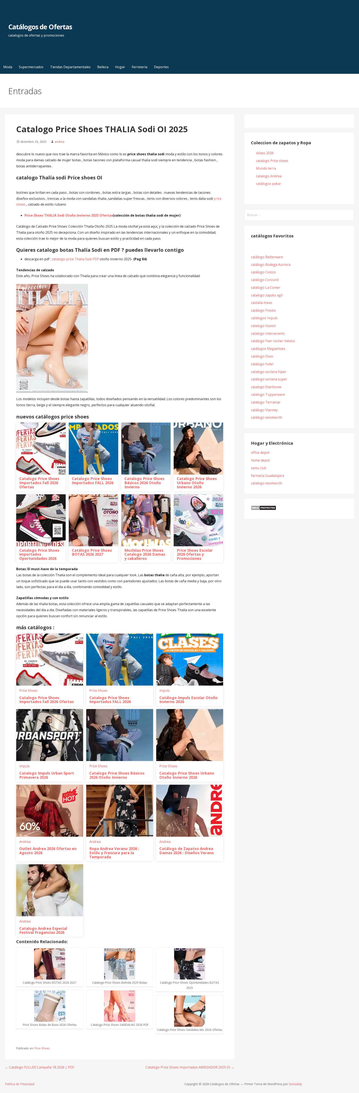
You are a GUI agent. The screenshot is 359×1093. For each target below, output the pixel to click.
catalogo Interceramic (268, 333)
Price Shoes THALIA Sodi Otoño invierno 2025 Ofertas (69, 215)
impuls (164, 690)
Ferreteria (139, 67)
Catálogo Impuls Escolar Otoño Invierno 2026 (188, 699)
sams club (258, 468)
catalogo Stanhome (266, 387)
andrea (59, 142)
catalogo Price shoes (272, 160)
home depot (260, 460)
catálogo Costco (263, 272)
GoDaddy (295, 1084)
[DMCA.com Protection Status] (263, 509)
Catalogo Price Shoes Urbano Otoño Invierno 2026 (197, 482)
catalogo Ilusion (263, 325)
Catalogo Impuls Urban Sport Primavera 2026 (46, 775)
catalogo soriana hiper (268, 371)
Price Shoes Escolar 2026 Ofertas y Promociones (195, 554)
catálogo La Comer (266, 287)
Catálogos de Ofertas (40, 26)
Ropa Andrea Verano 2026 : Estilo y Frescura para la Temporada (114, 852)
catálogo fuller (262, 364)
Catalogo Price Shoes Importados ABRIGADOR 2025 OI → (190, 1067)
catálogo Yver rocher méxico (273, 341)
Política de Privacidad (19, 1084)
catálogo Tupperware (268, 394)
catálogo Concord (264, 280)
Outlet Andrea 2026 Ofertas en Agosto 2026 (47, 850)
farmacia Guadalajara (267, 475)
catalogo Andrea (269, 176)
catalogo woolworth (266, 483)
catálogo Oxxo (262, 356)
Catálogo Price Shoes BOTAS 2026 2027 (92, 552)
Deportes (161, 67)
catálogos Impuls (264, 318)
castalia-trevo (261, 302)
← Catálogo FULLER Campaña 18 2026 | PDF (39, 1067)
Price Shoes (28, 690)
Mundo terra (266, 168)
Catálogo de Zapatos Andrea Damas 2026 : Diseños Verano (186, 850)
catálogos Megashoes (268, 348)
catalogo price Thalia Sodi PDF (75, 259)
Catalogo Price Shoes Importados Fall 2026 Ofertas (39, 482)
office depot (260, 452)
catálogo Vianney (264, 410)
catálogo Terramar (266, 402)
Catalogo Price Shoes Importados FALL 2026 (92, 480)
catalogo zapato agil (267, 295)
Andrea (25, 841)
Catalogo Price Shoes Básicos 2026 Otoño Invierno (144, 482)
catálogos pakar (268, 183)
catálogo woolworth (267, 417)
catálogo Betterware (267, 257)
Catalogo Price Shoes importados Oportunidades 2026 (39, 554)
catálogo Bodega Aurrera (270, 264)
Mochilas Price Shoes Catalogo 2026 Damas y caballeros (144, 554)
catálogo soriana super (269, 379)
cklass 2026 (265, 153)
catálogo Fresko (263, 310)
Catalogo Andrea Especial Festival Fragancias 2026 (43, 930)
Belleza (102, 67)
